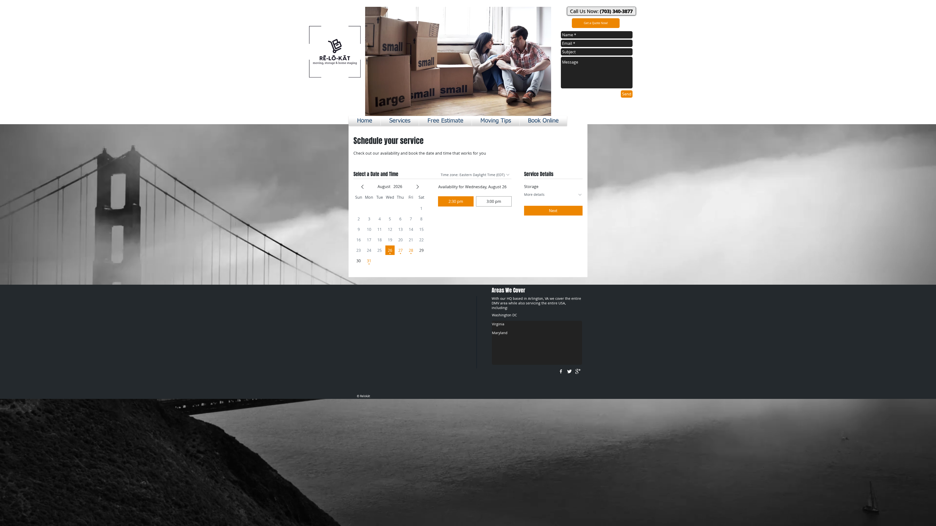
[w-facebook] (561, 371)
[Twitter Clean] (569, 371)
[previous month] (362, 187)
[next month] (417, 187)
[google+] (578, 371)
